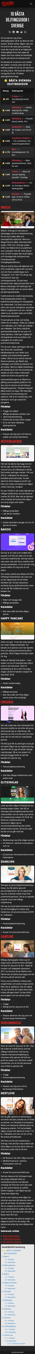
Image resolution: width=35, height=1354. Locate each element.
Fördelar (11, 1259)
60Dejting (16, 118)
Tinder (15, 171)
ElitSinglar (8, 1300)
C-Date (15, 96)
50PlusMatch (11, 1022)
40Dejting (16, 107)
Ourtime (7, 936)
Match (5, 207)
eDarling (7, 1309)
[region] (17, 1343)
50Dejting (16, 160)
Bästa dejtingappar (11, 1236)
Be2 (14, 149)
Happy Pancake (10, 1283)
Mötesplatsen (18, 183)
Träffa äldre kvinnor (12, 1239)
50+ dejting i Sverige (12, 1242)
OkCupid (7, 702)
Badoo (6, 1274)
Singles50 (17, 127)
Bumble (15, 194)
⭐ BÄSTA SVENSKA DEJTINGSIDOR (12, 1252)
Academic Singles (21, 138)
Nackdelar (11, 1262)
